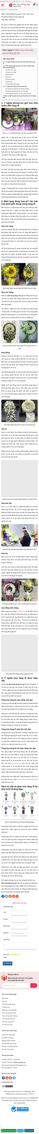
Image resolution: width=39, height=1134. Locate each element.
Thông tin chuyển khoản (9, 1046)
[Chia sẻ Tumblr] (17, 896)
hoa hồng (23, 356)
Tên (5, 912)
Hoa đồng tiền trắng (13, 84)
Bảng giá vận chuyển (8, 1040)
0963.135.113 (9, 1)
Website (6, 933)
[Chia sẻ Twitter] (6, 896)
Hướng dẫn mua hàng (9, 1043)
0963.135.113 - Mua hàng (11, 1059)
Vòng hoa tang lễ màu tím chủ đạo (18, 91)
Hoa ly (10, 77)
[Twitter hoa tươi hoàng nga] (14, 1077)
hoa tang (8, 133)
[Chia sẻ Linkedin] (13, 896)
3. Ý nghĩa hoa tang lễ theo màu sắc (15, 86)
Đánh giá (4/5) (6, 956)
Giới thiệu (5, 998)
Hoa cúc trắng (12, 72)
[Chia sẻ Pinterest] (10, 896)
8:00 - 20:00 (21, 1)
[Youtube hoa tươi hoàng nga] (7, 1077)
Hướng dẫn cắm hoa (8, 1019)
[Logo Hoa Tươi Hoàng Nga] (19, 5)
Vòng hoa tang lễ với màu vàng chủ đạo (19, 93)
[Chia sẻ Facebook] (3, 896)
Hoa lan (10, 81)
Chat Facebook (29, 1130)
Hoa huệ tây (11, 79)
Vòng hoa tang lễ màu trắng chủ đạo (18, 89)
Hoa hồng (10, 74)
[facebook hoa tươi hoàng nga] (3, 1077)
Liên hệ (4, 1001)
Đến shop (27, 1)
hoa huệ (7, 506)
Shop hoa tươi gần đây (9, 1010)
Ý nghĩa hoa (6, 1007)
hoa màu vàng (16, 763)
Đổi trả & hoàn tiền (8, 1049)
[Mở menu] (2, 4)
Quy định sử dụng (7, 1037)
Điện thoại (6, 926)
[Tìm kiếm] (37, 4)
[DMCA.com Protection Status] (7, 1086)
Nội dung (6, 939)
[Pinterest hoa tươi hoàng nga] (10, 1077)
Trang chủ (3, 9)
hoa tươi (21, 36)
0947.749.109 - (14, 1062)
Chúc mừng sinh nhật (9, 1013)
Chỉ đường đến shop (8, 1004)
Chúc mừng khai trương (9, 1016)
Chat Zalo (20, 1130)
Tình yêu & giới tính (8, 1021)
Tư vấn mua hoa (13, 9)
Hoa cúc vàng (12, 70)
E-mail (5, 919)
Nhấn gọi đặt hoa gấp (9, 1130)
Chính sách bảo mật (8, 1035)
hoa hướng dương (31, 779)
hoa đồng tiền (20, 611)
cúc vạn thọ (21, 779)
